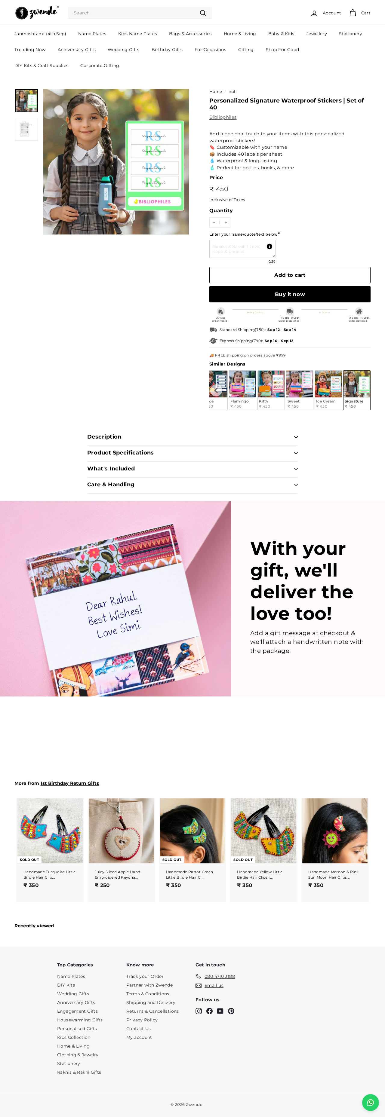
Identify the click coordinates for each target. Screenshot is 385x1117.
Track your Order (145, 976)
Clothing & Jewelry (78, 1054)
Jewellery (316, 33)
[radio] (242, 390)
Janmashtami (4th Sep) (40, 33)
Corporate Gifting (99, 65)
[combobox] (140, 13)
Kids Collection (74, 1037)
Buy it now (290, 294)
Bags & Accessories (190, 33)
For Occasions (210, 49)
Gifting (246, 49)
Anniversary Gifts (77, 49)
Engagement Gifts (77, 1011)
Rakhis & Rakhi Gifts (79, 1072)
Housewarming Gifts (80, 1020)
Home (215, 91)
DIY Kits (66, 985)
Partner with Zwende (149, 985)
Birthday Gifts (167, 49)
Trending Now (30, 49)
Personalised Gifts (77, 1028)
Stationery (350, 33)
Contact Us (138, 1028)
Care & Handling (111, 484)
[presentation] (216, 390)
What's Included (111, 468)
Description (104, 436)
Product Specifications (120, 452)
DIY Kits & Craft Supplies (41, 65)
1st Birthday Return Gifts (70, 783)
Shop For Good (282, 49)
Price (216, 177)
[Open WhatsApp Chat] (370, 1102)
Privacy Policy (142, 1020)
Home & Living (240, 33)
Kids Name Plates (137, 33)
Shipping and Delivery (150, 1002)
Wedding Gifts (124, 49)
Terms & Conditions (147, 993)
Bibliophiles (223, 117)
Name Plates (92, 33)
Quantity (221, 210)
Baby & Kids (281, 33)
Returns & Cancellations (152, 1011)
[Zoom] (116, 161)
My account (139, 1037)
